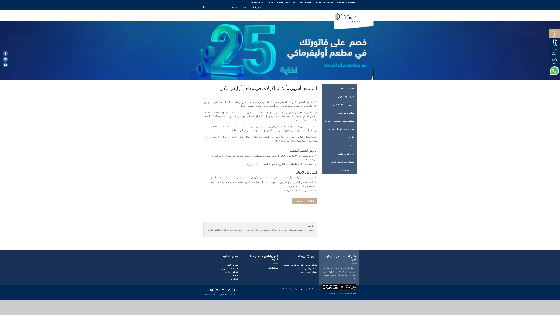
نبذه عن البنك (257, 7)
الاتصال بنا (234, 275)
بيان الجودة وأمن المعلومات (289, 289)
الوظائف (234, 279)
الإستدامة (270, 2)
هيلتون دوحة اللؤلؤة (345, 96)
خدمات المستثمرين (256, 2)
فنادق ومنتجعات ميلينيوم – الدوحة (339, 121)
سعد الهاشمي (348, 145)
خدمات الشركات (305, 2)
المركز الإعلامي (231, 272)
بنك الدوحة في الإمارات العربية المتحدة (300, 264)
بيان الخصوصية (351, 289)
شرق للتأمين (272, 268)
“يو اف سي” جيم (347, 170)
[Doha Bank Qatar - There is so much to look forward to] (343, 15)
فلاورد (351, 137)
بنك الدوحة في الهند (308, 272)
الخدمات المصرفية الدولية (286, 2)
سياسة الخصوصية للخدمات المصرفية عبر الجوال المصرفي (322, 289)
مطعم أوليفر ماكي (346, 112)
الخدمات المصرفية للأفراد (346, 2)
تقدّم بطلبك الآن (304, 201)
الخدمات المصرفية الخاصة (324, 2)
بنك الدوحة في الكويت (307, 268)
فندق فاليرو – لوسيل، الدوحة (341, 129)
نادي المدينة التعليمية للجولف (341, 162)
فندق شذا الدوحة (347, 88)
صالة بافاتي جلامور (346, 153)
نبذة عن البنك (232, 264)
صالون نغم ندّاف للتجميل (343, 104)
